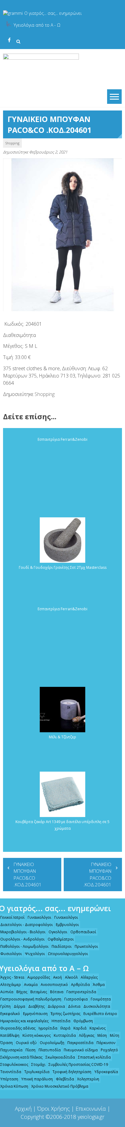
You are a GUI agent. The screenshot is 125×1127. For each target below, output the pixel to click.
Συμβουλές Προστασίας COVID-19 (78, 1064)
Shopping (12, 143)
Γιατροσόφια (76, 999)
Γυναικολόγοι (39, 917)
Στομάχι (38, 1064)
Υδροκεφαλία (106, 1071)
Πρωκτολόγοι (86, 946)
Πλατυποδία (50, 1050)
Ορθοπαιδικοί (83, 931)
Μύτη (114, 1035)
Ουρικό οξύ (26, 1042)
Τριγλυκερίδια (36, 1071)
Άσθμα (99, 984)
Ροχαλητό (109, 1050)
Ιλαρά (65, 1028)
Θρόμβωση (83, 1020)
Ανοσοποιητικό (54, 984)
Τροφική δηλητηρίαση (71, 1071)
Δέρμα (19, 1006)
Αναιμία (31, 984)
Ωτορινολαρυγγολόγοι (68, 953)
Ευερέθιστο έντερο (100, 1013)
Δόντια (74, 1006)
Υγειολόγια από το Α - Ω (37, 25)
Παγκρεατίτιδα (80, 1042)
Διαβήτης (36, 1006)
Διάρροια (56, 1006)
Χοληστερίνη (88, 1079)
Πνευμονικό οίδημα (81, 1050)
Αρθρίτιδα (80, 984)
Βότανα (56, 991)
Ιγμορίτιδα (48, 1028)
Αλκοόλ (71, 977)
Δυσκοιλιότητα (96, 1006)
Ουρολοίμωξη (52, 1042)
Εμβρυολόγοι (67, 924)
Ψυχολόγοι (35, 953)
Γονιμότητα (101, 999)
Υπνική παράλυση (37, 1079)
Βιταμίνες (38, 991)
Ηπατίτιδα (61, 1020)
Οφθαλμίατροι (61, 939)
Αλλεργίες (89, 977)
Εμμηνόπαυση (35, 1013)
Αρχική (23, 1108)
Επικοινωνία (91, 1108)
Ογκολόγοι (58, 931)
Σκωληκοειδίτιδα (60, 1057)
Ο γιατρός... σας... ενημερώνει (53, 13)
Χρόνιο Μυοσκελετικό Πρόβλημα (59, 1086)
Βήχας (21, 991)
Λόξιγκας (86, 1035)
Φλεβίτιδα (65, 1079)
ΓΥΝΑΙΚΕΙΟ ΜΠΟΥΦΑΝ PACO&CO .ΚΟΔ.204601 (28, 874)
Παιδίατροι (62, 946)
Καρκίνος (98, 1028)
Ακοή (57, 977)
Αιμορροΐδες (38, 977)
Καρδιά (79, 1028)
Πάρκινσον (105, 1042)
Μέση (102, 1035)
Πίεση (30, 1050)
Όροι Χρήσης (53, 1108)
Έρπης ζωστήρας (65, 1013)
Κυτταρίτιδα (65, 1035)
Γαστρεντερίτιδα (81, 991)
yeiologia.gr (91, 1116)
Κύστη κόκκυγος (36, 1035)
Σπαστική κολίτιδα (94, 1057)
